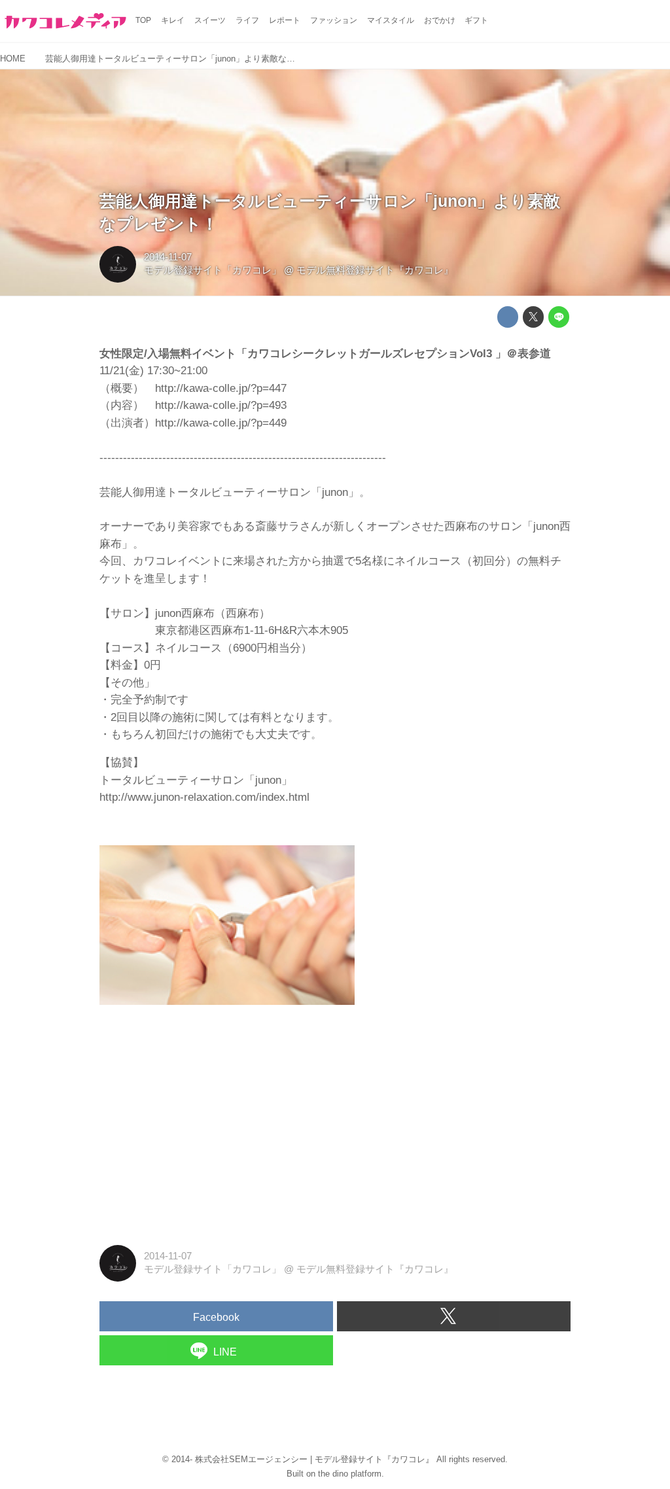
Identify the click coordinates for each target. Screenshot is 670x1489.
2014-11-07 (168, 257)
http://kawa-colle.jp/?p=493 (221, 405)
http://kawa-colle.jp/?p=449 (221, 423)
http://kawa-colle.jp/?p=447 (221, 388)
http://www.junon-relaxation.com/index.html (204, 797)
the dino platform (349, 1474)
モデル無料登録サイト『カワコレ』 (374, 270)
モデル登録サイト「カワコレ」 (212, 270)
